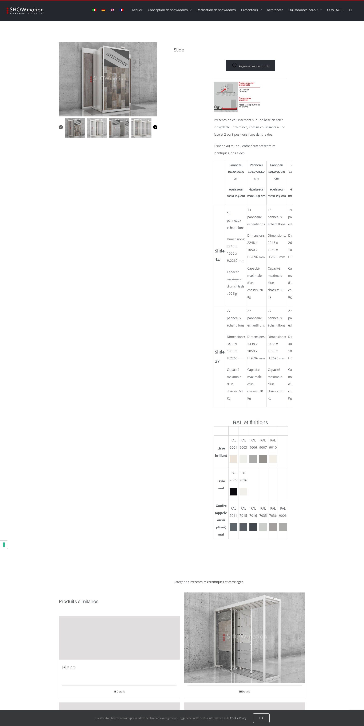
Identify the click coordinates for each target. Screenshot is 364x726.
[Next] (155, 127)
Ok (261, 718)
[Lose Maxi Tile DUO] (244, 638)
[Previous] (61, 127)
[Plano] (119, 638)
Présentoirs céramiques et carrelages (216, 582)
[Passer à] (94, 10)
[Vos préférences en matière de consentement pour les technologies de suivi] (4, 545)
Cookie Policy (238, 718)
